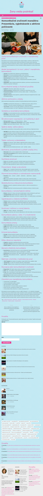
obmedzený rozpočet (14, 426)
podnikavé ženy (26, 428)
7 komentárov (12, 390)
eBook (23, 423)
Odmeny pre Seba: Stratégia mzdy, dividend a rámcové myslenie (17, 355)
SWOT (13, 491)
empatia (20, 299)
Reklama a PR (11, 487)
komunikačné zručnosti (27, 299)
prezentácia (5, 300)
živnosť (13, 439)
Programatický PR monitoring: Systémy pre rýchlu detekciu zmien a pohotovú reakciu (20, 349)
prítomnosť (25, 432)
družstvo (12, 423)
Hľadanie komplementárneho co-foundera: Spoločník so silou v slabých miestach (20, 378)
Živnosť (3, 482)
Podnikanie (3, 480)
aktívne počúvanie (8, 299)
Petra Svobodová (6, 29)
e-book (18, 423)
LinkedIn (3, 478)
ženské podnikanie (18, 437)
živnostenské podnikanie (33, 437)
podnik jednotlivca (35, 428)
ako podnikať (14, 421)
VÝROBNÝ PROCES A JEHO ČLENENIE (12, 394)
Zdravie (10, 491)
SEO (7, 487)
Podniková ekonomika (9, 480)
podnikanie (30, 426)
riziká (31, 432)
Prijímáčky (8, 490)
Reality (10, 488)
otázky (34, 299)
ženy (25, 437)
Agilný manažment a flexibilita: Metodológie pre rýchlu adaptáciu (17, 360)
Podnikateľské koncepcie (10, 406)
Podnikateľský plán (5, 483)
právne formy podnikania (17, 432)
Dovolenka (3, 495)
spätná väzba (11, 300)
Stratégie (10, 483)
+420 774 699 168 (5, 476)
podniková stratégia (17, 430)
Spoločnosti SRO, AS (8, 482)
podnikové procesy (6, 432)
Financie (3, 491)
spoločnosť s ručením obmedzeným (9, 434)
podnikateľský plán (17, 428)
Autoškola (6, 488)
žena (11, 437)
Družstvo (7, 388)
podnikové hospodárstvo (27, 430)
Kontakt (3, 484)
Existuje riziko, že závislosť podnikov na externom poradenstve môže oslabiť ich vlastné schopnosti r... (23, 449)
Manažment (4, 490)
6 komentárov (12, 407)
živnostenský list (5, 439)
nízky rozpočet (5, 426)
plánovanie (23, 426)
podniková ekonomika (6, 430)
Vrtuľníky (3, 488)
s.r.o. (36, 432)
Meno (3, 337)
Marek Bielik (20, 476)
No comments (25, 476)
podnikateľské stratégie (7, 428)
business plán (5, 423)
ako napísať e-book (6, 421)
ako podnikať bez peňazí (24, 421)
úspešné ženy (5, 437)
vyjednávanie (18, 300)
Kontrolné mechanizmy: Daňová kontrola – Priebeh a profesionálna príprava (19, 372)
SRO (18, 434)
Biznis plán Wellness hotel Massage (12, 400)
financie (28, 423)
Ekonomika (7, 491)
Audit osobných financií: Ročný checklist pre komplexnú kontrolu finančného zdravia (20, 366)
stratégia (23, 434)
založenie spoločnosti (32, 434)
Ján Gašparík (21, 484)
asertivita (15, 299)
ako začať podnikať (34, 421)
